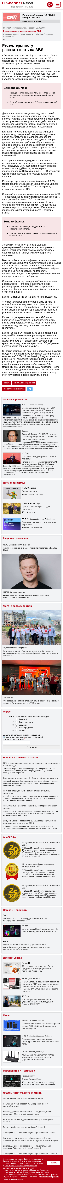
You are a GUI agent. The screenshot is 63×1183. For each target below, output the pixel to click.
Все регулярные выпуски (14, 389)
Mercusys (40, 1052)
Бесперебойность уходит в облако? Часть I (23, 1098)
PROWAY (25, 1020)
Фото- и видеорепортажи (18, 606)
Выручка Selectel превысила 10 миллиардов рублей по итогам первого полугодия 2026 (29, 822)
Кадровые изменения (15, 538)
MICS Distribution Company (33, 1036)
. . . (4, 25)
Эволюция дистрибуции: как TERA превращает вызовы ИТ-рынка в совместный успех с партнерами (38, 410)
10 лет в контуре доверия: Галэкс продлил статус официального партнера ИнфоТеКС (38, 968)
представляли (52, 442)
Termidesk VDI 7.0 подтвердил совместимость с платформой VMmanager (26, 919)
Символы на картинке (14, 739)
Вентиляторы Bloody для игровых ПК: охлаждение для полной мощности (40, 930)
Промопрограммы (14, 483)
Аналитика (9, 837)
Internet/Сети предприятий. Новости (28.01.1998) (24, 28)
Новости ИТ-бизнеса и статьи (20, 757)
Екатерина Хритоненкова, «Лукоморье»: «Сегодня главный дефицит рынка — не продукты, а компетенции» (30, 1139)
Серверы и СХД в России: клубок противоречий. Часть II (30, 1153)
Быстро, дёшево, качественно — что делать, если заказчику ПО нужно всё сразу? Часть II (27, 1147)
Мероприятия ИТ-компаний (19, 1070)
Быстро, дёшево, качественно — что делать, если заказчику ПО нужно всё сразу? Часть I (27, 1112)
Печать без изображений (24, 383)
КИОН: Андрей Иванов (14, 592)
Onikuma (48, 1036)
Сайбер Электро (37, 1020)
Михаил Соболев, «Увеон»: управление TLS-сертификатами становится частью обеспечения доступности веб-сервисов (26, 946)
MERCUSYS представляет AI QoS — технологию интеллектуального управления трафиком (39, 1057)
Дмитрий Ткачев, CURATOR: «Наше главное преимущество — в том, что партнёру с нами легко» (39, 436)
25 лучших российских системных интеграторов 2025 (38, 865)
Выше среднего (25, 722)
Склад (6, 1015)
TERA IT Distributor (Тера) (32, 405)
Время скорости (29, 491)
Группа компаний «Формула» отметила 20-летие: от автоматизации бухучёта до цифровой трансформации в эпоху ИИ (30, 653)
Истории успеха (12, 958)
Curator (25, 431)
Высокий (22, 719)
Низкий (21, 730)
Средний (22, 725)
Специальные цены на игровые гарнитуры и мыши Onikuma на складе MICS (40, 1041)
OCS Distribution (28, 1052)
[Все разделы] (58, 6)
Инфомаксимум (28, 1076)
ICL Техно (26, 453)
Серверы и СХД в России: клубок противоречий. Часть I (29, 1132)
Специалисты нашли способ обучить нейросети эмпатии (30, 778)
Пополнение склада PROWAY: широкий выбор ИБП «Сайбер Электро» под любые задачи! (41, 1026)
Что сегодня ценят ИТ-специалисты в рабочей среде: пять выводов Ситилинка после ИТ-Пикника (31, 702)
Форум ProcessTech (31, 1079)
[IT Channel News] (17, 6)
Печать (7, 383)
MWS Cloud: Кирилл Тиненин (17, 545)
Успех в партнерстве (15, 399)
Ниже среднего (25, 727)
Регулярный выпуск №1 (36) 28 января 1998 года (38, 16)
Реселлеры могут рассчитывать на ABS (22, 31)
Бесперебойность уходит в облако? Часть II (24, 1127)
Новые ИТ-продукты (15, 910)
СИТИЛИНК (8, 698)
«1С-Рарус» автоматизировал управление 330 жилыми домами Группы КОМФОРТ (38, 1001)
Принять (53, 1163)
